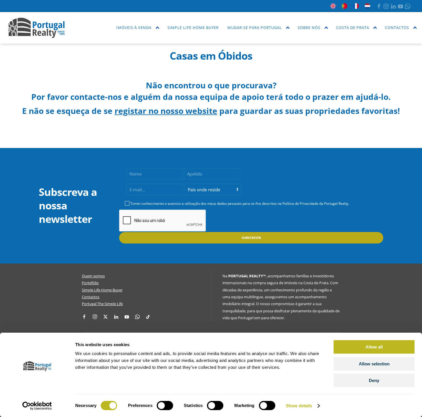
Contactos (90, 296)
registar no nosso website (166, 110)
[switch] (165, 405)
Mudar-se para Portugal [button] (254, 27)
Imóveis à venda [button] (134, 27)
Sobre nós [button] (309, 27)
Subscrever (251, 237)
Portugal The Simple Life (102, 303)
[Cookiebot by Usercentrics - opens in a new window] (37, 406)
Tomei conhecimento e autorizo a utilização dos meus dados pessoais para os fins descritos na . (239, 203)
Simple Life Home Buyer (193, 27)
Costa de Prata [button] (352, 27)
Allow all (374, 346)
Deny (374, 380)
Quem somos (93, 275)
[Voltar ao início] (36, 28)
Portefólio (90, 282)
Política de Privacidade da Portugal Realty (315, 203)
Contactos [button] (397, 27)
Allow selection (374, 363)
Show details (299, 405)
